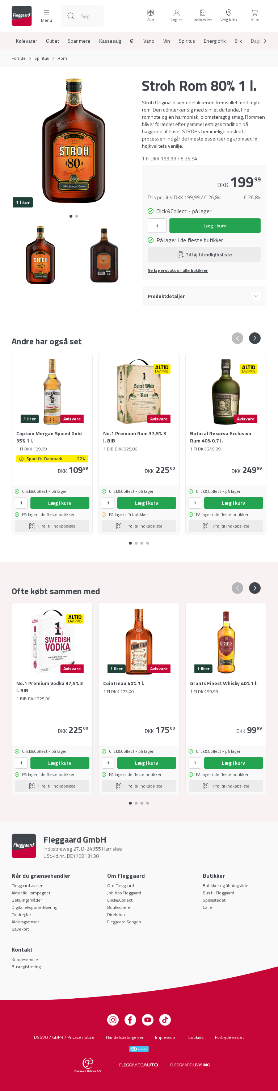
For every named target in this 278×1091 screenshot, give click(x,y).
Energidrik (215, 41)
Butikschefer (119, 907)
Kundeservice (25, 959)
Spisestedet (214, 900)
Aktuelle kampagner (31, 892)
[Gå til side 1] (77, 216)
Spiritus (187, 41)
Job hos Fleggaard (124, 892)
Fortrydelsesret (229, 1037)
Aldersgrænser (25, 921)
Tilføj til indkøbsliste (208, 254)
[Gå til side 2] (142, 540)
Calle (207, 907)
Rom (62, 58)
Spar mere (79, 41)
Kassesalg (110, 41)
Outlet (52, 41)
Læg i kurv (215, 225)
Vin (166, 41)
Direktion (116, 914)
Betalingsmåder (27, 900)
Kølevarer (26, 41)
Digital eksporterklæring (34, 907)
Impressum (166, 1037)
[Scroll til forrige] (237, 338)
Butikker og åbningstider (226, 885)
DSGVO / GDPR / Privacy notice (64, 1037)
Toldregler (21, 914)
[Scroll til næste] (259, 41)
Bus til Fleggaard (218, 892)
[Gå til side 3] (148, 540)
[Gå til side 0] (71, 216)
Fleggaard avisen (27, 885)
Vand (149, 41)
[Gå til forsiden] (22, 16)
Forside (19, 58)
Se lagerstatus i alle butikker (178, 270)
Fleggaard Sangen (124, 921)
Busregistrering (26, 966)
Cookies (195, 1037)
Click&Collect (119, 900)
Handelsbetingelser (124, 1037)
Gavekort (20, 929)
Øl (132, 41)
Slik (238, 41)
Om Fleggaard (120, 885)
